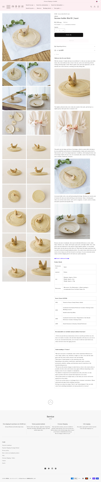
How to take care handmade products (10, 453)
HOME (55, 13)
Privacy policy (5, 450)
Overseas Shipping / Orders (8, 458)
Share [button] (57, 54)
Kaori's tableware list (61, 258)
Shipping (63, 24)
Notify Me (68, 34)
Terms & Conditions (7, 445)
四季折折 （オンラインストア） (12, 478)
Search (3, 463)
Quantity (56, 27)
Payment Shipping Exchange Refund (10, 447)
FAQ (3, 455)
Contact (4, 460)
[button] (3, 6)
